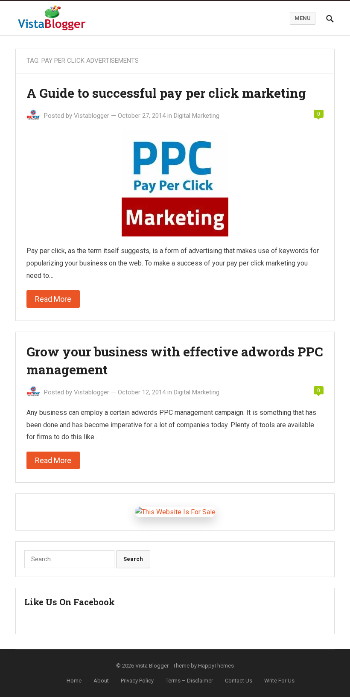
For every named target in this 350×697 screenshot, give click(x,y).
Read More (53, 299)
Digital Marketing (196, 116)
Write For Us (279, 680)
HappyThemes (216, 665)
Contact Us (238, 680)
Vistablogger (91, 116)
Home (74, 680)
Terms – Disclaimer (189, 680)
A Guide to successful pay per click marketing (166, 93)
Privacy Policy (137, 680)
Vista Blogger (152, 665)
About (101, 680)
